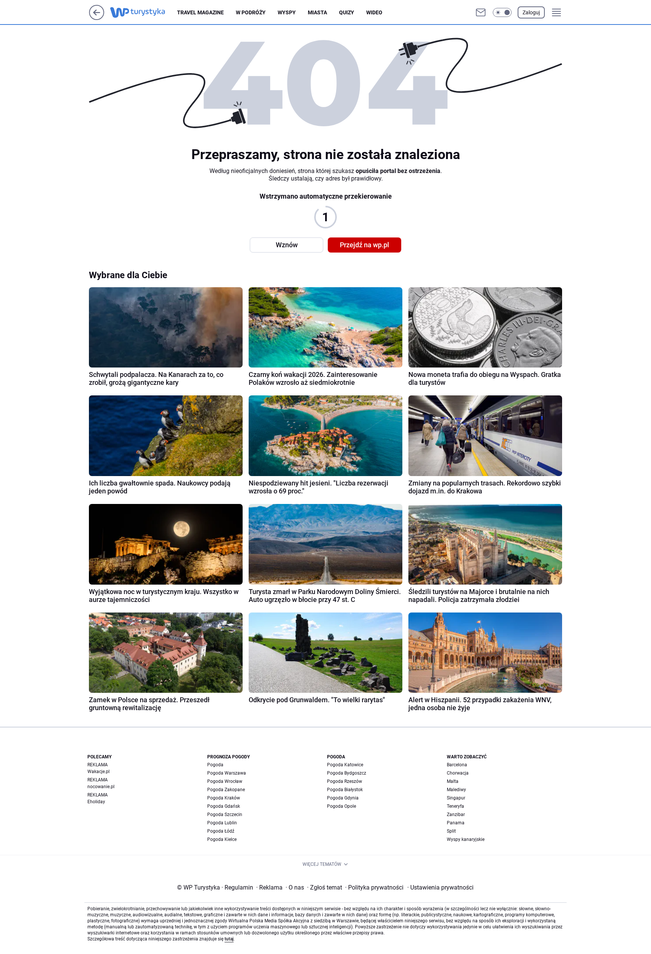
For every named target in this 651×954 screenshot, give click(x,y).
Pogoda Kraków (223, 798)
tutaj (229, 939)
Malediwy (456, 789)
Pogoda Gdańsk (223, 806)
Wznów (287, 245)
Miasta (317, 12)
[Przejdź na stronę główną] (96, 17)
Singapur (456, 798)
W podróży (251, 12)
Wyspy (287, 12)
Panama (456, 822)
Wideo (374, 12)
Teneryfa (455, 806)
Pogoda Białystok (345, 789)
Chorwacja (458, 773)
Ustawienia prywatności (440, 887)
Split (451, 831)
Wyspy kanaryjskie (465, 839)
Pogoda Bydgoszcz (346, 773)
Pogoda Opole (341, 806)
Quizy (346, 12)
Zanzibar (456, 814)
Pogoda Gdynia (343, 798)
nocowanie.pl (101, 786)
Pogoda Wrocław (224, 781)
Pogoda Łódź (220, 831)
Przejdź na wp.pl (364, 245)
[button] (502, 12)
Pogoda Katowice (345, 764)
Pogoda (215, 764)
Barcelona (457, 764)
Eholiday (96, 801)
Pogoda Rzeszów (344, 781)
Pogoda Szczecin (224, 814)
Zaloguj (531, 12)
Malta (452, 781)
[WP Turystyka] (143, 12)
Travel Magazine (200, 12)
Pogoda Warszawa (226, 773)
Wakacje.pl (98, 771)
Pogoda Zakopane (226, 789)
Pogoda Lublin (222, 822)
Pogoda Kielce (222, 839)
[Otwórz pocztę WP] (481, 12)
